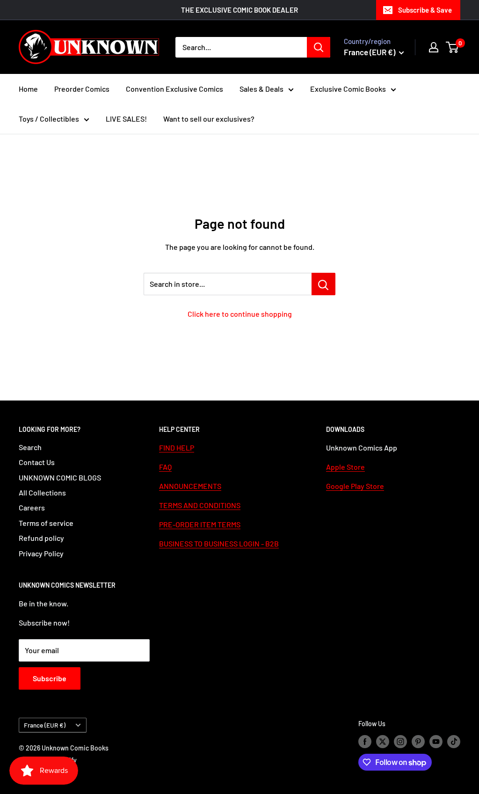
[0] (452, 47)
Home (28, 88)
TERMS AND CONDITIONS (199, 505)
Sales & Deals (261, 88)
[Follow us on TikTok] (453, 741)
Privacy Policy (41, 553)
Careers (32, 507)
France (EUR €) (44, 725)
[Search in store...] (323, 284)
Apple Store (345, 466)
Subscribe (49, 678)
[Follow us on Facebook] (364, 741)
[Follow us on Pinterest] (418, 741)
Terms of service (46, 522)
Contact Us (37, 462)
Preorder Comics (81, 88)
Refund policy (41, 537)
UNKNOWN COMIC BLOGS (60, 477)
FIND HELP (176, 447)
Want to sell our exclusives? (208, 118)
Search (30, 447)
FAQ (165, 466)
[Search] (318, 47)
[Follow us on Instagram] (400, 741)
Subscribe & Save (425, 10)
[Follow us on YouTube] (436, 741)
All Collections (42, 492)
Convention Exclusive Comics (174, 88)
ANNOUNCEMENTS (190, 485)
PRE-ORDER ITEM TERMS (199, 524)
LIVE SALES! (126, 118)
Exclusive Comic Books (348, 88)
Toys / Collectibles (49, 118)
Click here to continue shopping (240, 313)
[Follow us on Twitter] (382, 741)
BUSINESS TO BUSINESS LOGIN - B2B (219, 543)
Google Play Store (355, 485)
